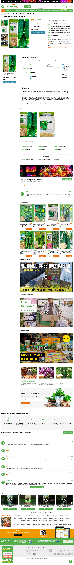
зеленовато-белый (62, 146)
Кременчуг (35, 520)
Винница (66, 514)
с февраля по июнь (49, 66)
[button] (65, 47)
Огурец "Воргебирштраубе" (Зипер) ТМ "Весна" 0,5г (52, 225)
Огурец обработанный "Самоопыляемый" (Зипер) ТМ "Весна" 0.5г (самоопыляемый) (53, 252)
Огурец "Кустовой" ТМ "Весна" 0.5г (66, 225)
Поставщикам (52, 526)
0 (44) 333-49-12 (19, 541)
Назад (4, 13)
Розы (20, 10)
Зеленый (33, 72)
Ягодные (35, 10)
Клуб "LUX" (49, 524)
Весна (58, 159)
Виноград (23, 10)
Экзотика (39, 10)
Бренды (66, 526)
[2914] (29, 378)
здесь (22, 182)
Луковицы (27, 10)
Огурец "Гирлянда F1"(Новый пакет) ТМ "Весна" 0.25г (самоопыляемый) (38, 225)
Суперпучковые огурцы (61, 380)
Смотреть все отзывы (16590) (37, 487)
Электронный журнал (42, 547)
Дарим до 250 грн (67, 524)
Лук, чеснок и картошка (12, 11)
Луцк (23, 515)
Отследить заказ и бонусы (67, 3)
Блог (14, 524)
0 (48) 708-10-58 (19, 542)
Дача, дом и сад (71, 11)
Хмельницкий (54, 515)
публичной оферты (49, 103)
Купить (29, 229)
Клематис (39, 8)
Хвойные (53, 10)
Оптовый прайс (59, 526)
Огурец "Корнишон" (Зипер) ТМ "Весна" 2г (26, 252)
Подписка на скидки (57, 524)
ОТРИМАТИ (7, 556)
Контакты (23, 524)
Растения (62, 10)
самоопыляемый (30, 159)
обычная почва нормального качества (66, 74)
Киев (26, 514)
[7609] (46, 378)
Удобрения (66, 10)
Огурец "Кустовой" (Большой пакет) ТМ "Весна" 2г (38, 252)
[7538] (64, 378)
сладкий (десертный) (46, 159)
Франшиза (49, 3)
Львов (62, 514)
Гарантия (29, 524)
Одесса (35, 514)
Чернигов (61, 515)
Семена (17, 10)
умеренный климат (66, 70)
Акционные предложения (8, 3)
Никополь (34, 515)
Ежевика (42, 8)
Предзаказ (44, 526)
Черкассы (52, 514)
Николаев (28, 515)
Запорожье (46, 514)
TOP (8, 10)
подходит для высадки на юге (66, 67)
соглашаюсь (36, 401)
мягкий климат (66, 64)
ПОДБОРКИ (3, 10)
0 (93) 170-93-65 (26, 3)
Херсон (57, 514)
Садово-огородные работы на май (46, 380)
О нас (18, 524)
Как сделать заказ (52, 547)
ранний (31, 68)
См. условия (42, 426)
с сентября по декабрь (48, 65)
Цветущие (43, 10)
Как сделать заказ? (37, 526)
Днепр (40, 514)
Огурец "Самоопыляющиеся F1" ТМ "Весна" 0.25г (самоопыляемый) (26, 225)
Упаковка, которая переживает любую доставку (60, 32)
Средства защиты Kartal (21, 526)
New (6, 10)
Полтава (39, 515)
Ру (58, 6)
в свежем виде (34, 76)
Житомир (66, 515)
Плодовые (32, 10)
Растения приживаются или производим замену (60, 26)
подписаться (25, 402)
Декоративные (48, 10)
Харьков (30, 514)
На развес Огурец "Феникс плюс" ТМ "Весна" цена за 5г (65, 252)
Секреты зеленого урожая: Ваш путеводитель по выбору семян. (28, 381)
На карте (57, 541)
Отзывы (43, 524)
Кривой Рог (17, 515)
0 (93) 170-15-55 (26, 541)
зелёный (32, 64)
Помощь (29, 526)
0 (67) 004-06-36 (27, 542)
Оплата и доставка (56, 3)
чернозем (65, 77)
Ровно (44, 515)
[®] (10, 7)
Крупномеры (57, 10)
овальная (28, 149)
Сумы (48, 515)
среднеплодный (46, 156)
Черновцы (22, 520)
